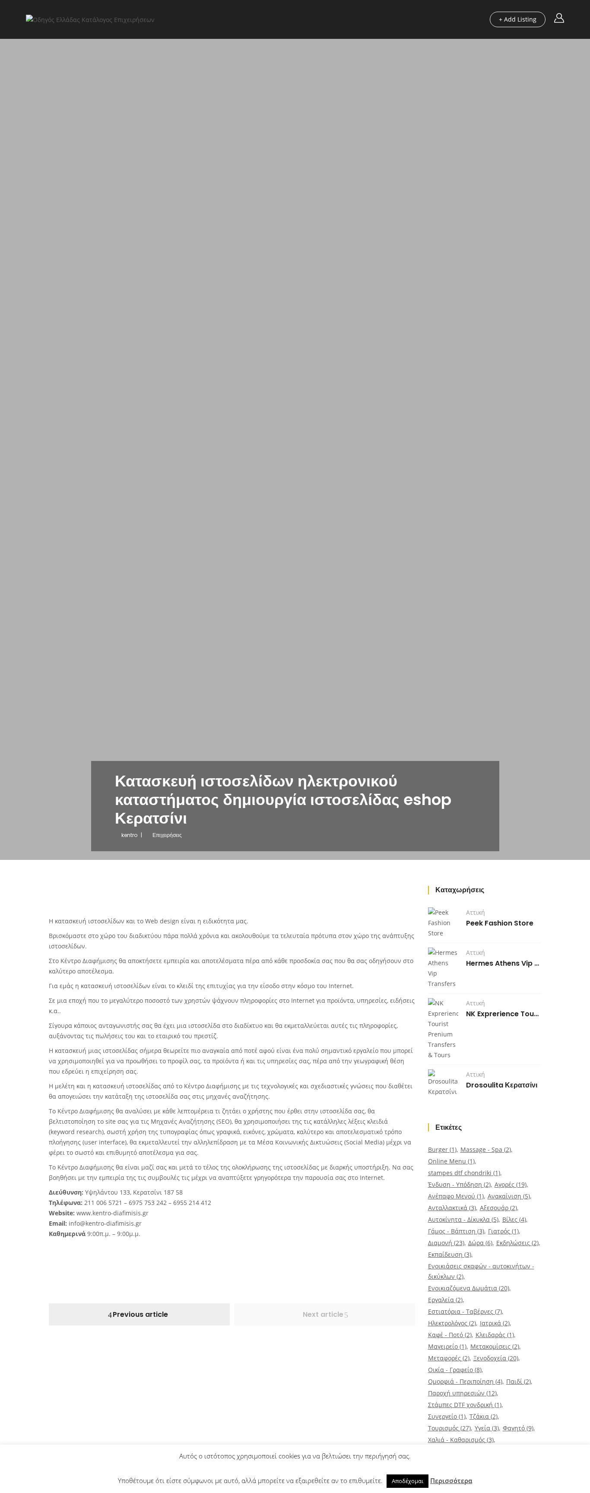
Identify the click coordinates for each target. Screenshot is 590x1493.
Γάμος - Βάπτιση (456, 1231)
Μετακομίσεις (494, 1346)
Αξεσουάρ (498, 1208)
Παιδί (518, 1381)
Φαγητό (518, 1428)
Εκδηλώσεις (517, 1243)
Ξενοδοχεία (495, 1358)
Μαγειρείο (447, 1346)
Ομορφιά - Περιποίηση (465, 1381)
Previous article (140, 1314)
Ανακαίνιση (509, 1196)
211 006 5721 (103, 1202)
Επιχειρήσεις (167, 835)
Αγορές (511, 1184)
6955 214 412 (192, 1202)
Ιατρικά (495, 1323)
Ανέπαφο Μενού (456, 1196)
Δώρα (480, 1243)
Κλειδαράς (495, 1335)
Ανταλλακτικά (452, 1208)
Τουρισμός (449, 1428)
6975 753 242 (148, 1202)
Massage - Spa (485, 1149)
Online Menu (451, 1161)
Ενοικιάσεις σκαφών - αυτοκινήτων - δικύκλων (481, 1271)
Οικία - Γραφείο (455, 1370)
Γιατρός (503, 1231)
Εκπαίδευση (449, 1254)
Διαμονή (446, 1243)
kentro (129, 835)
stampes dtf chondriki (464, 1173)
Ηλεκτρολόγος (452, 1323)
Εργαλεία (445, 1300)
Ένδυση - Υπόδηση (459, 1184)
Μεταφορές (448, 1358)
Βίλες (514, 1219)
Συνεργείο (447, 1416)
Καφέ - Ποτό (450, 1335)
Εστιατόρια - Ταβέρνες (465, 1311)
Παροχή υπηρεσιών (462, 1393)
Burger (442, 1149)
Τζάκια (483, 1416)
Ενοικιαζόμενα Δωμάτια (468, 1288)
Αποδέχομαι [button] (407, 1481)
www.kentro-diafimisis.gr (112, 1213)
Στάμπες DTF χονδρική (464, 1405)
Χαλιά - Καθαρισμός (461, 1440)
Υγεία (487, 1428)
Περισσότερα (451, 1480)
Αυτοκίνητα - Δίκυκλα (463, 1219)
